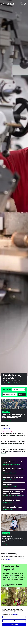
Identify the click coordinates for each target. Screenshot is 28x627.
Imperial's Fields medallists (8, 509)
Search (21, 4)
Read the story (7, 420)
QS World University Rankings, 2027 (9, 472)
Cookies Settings (14, 617)
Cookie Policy (15, 614)
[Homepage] (10, 4)
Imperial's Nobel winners (7, 502)
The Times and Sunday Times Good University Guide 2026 (14, 495)
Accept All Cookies (14, 624)
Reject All (14, 620)
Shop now (6, 544)
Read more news (7, 428)
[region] (14, 616)
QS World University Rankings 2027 (12, 383)
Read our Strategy (8, 559)
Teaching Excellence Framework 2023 (10, 486)
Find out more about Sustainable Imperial (13, 585)
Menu (25, 4)
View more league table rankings (12, 464)
